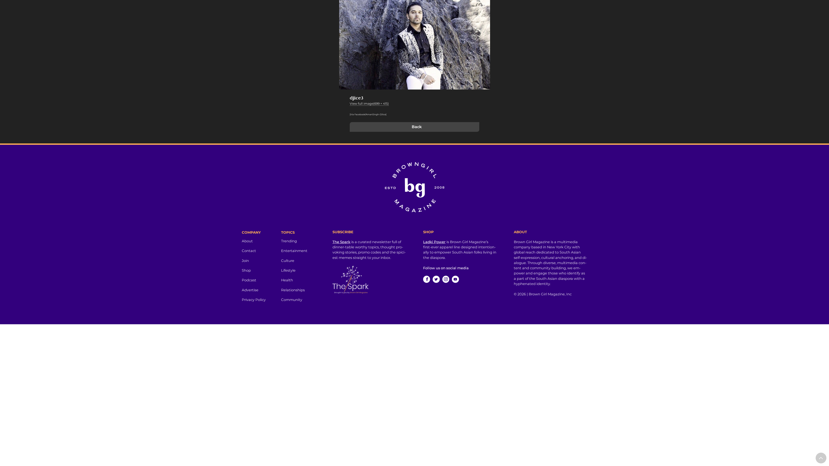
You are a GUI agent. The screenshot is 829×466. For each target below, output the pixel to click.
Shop (246, 270)
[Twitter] (436, 279)
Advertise (250, 290)
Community (291, 300)
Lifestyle (288, 270)
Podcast (249, 280)
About (247, 241)
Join (245, 260)
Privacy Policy (254, 300)
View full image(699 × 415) (369, 103)
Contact (249, 251)
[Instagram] (445, 279)
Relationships (293, 290)
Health (287, 280)
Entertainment (294, 251)
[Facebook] (426, 279)
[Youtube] (455, 279)
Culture (287, 260)
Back (417, 126)
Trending (289, 241)
